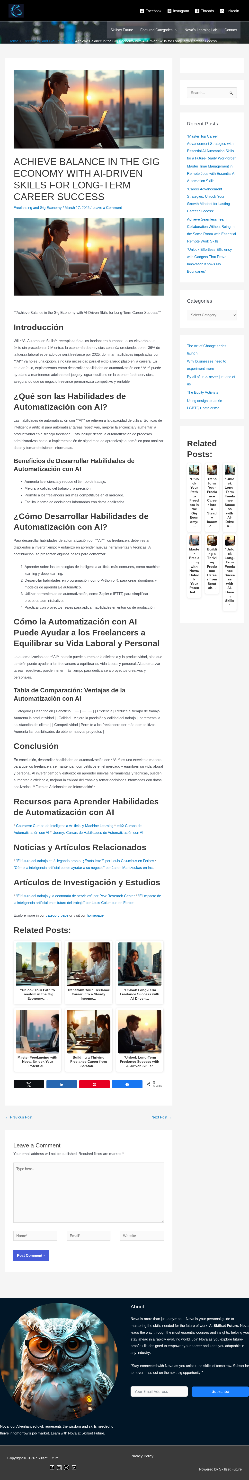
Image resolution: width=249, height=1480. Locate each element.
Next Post (161, 1117)
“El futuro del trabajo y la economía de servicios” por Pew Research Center (75, 896)
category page (57, 915)
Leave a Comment (107, 207)
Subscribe (220, 1391)
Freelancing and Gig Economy (38, 207)
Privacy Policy (142, 1456)
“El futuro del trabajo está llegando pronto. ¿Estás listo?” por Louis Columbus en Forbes (85, 861)
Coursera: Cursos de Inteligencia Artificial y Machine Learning (64, 826)
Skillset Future (121, 30)
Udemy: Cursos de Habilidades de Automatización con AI (98, 832)
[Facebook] (52, 1467)
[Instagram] (59, 1467)
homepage (95, 915)
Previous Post (18, 1117)
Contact (230, 30)
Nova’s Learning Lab (201, 30)
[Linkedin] (74, 1467)
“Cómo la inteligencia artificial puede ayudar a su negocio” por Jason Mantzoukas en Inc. (84, 868)
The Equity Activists (202, 392)
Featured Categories (156, 30)
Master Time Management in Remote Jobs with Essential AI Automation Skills (211, 173)
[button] (175, 29)
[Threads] (66, 1467)
